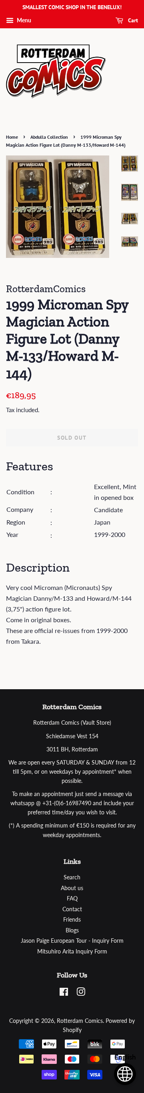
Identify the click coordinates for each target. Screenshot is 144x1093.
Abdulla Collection (49, 137)
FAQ (72, 898)
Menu (23, 20)
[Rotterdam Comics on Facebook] (63, 993)
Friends (72, 919)
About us (72, 888)
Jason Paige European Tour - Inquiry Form (72, 941)
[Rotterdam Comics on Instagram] (80, 993)
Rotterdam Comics (80, 1021)
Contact (72, 909)
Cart (132, 20)
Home (12, 137)
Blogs (72, 930)
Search (72, 877)
